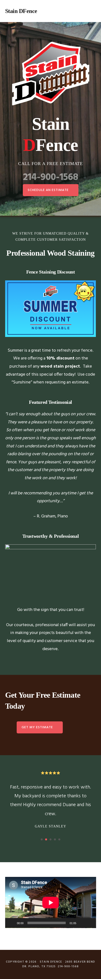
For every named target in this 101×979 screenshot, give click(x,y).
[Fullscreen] (89, 922)
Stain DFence (21, 11)
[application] (50, 902)
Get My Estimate (37, 727)
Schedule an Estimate (48, 190)
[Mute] (81, 922)
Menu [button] (90, 11)
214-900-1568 (50, 177)
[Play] (11, 922)
